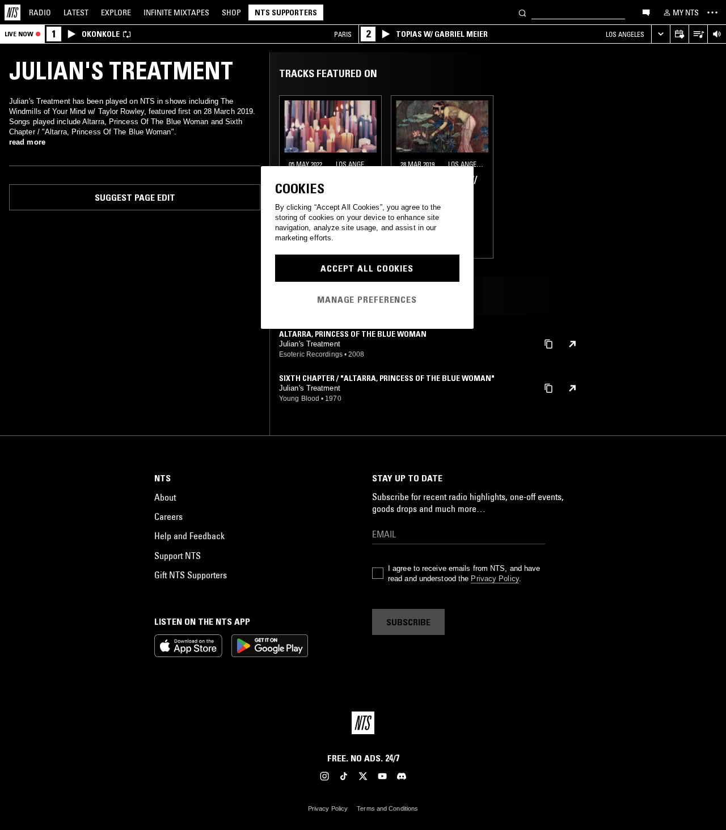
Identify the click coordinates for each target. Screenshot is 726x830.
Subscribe (408, 622)
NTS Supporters (286, 12)
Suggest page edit (135, 197)
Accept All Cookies (366, 268)
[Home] (12, 12)
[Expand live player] (660, 34)
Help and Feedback (189, 535)
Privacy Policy (494, 578)
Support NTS (177, 555)
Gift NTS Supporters (190, 575)
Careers (168, 516)
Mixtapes (176, 12)
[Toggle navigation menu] (712, 12)
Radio (40, 12)
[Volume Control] (716, 34)
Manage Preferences (367, 299)
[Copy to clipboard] (548, 343)
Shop (231, 12)
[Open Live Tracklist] (698, 34)
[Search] (522, 12)
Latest (76, 12)
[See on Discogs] (572, 344)
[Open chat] (646, 12)
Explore (116, 12)
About (165, 497)
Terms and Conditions (387, 808)
